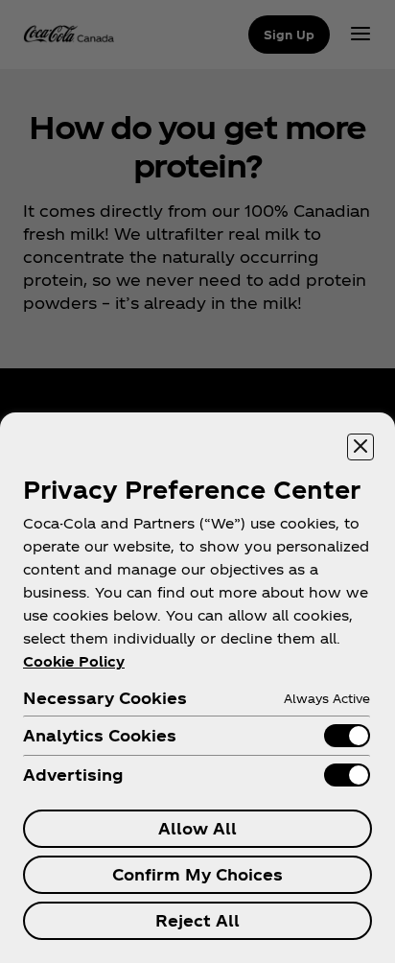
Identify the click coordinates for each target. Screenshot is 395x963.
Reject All (197, 920)
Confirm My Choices (197, 874)
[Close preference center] (360, 446)
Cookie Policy (74, 661)
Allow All (197, 828)
